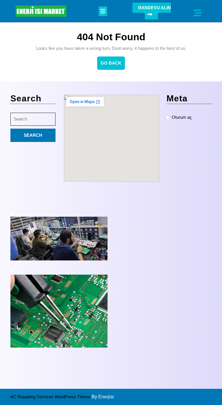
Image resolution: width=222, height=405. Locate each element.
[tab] (103, 11)
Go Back (113, 65)
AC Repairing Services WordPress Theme (51, 396)
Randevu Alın (154, 7)
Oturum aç (182, 117)
